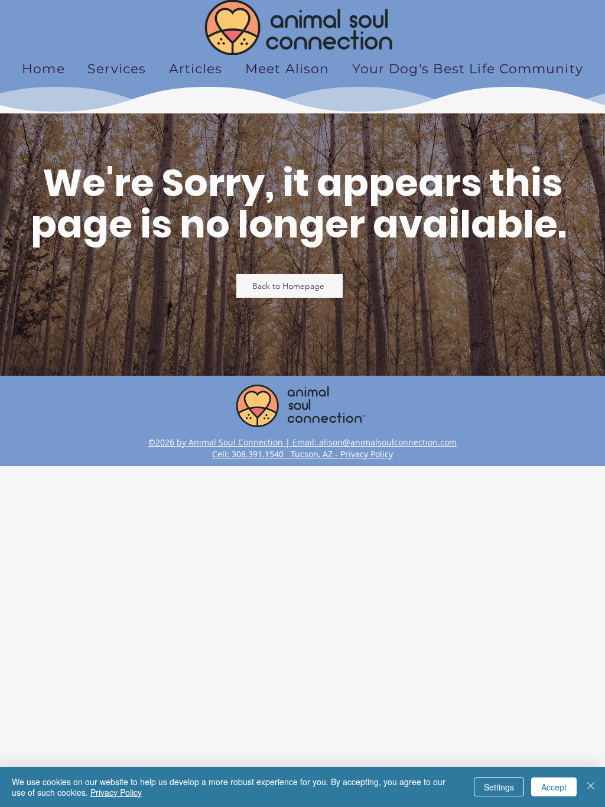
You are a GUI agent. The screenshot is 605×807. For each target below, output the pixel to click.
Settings (499, 787)
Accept (554, 787)
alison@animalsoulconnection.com (388, 442)
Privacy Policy (366, 454)
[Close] (591, 787)
